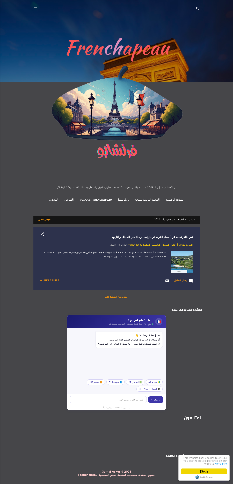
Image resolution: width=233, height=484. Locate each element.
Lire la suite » (49, 281)
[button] (42, 235)
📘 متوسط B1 (115, 382)
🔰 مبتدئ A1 (154, 382)
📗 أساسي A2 (135, 382)
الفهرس (69, 200)
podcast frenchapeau (96, 200)
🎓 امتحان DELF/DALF (149, 388)
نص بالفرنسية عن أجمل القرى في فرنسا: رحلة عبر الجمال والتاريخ (152, 237)
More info (221, 464)
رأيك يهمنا (123, 200)
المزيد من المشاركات (116, 297)
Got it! (204, 471)
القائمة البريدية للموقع (147, 200)
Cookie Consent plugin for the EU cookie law (204, 477)
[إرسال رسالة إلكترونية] (167, 282)
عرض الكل (44, 220)
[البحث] (198, 9)
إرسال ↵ (155, 399)
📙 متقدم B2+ (95, 382)
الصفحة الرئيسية (175, 200)
